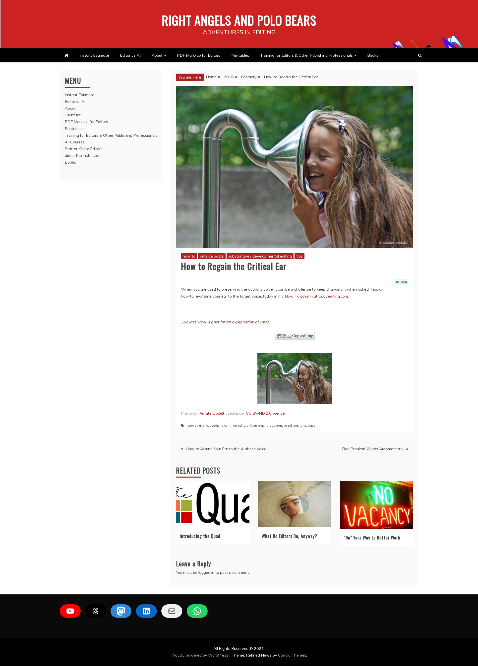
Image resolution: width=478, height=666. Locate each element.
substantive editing (284, 425)
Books (372, 55)
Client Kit (73, 114)
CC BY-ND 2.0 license (265, 413)
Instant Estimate (94, 55)
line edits (238, 425)
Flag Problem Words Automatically (373, 448)
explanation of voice (250, 321)
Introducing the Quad (200, 536)
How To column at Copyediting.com (316, 296)
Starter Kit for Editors (84, 148)
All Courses (75, 141)
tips (299, 256)
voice (311, 425)
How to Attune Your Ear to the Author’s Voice (226, 448)
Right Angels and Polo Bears (239, 20)
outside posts (212, 256)
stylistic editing (257, 425)
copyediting (196, 425)
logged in (206, 572)
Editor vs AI (130, 55)
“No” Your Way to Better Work (372, 537)
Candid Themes (292, 655)
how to (189, 256)
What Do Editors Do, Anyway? (289, 536)
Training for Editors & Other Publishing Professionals (306, 55)
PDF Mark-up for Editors (198, 55)
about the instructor (82, 155)
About (157, 55)
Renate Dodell (211, 413)
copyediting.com (218, 425)
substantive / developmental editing (260, 256)
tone (302, 425)
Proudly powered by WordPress (200, 655)
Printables (240, 55)
